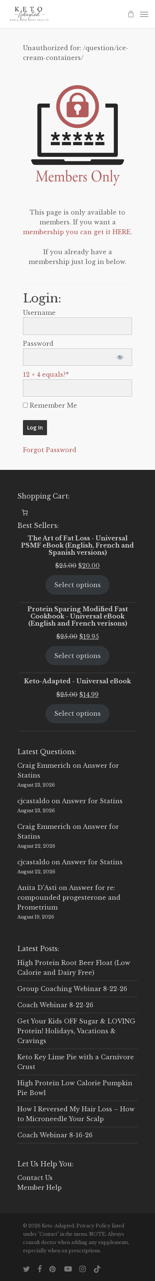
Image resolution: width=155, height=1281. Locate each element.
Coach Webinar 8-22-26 (55, 1005)
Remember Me (52, 405)
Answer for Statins (92, 801)
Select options (77, 585)
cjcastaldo (33, 801)
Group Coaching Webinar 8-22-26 (72, 989)
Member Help (39, 1187)
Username (39, 312)
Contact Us (35, 1177)
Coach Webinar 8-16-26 (55, 1135)
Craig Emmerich (44, 765)
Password (38, 343)
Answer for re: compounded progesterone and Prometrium (68, 897)
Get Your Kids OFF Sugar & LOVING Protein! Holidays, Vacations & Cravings (76, 1031)
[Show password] (120, 357)
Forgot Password (49, 450)
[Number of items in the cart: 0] (24, 512)
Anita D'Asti (37, 887)
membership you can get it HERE (77, 232)
